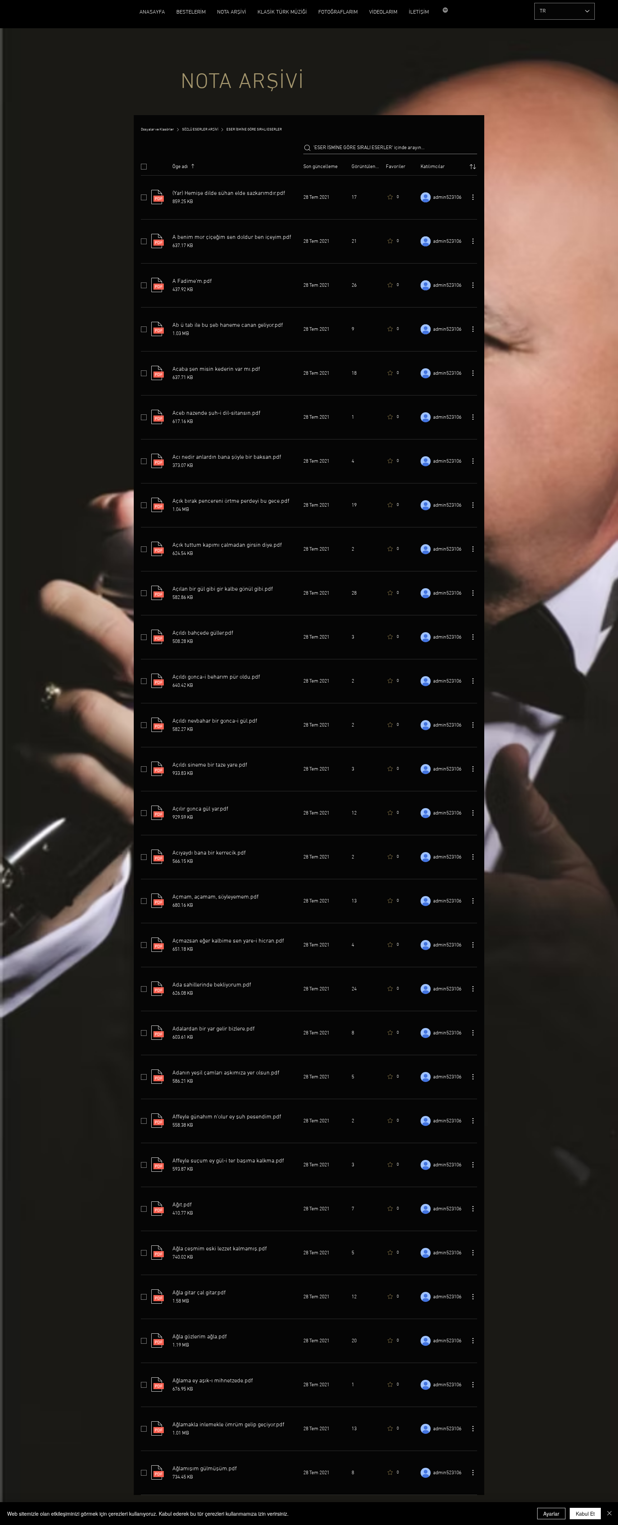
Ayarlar (551, 1513)
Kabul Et (585, 1513)
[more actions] (473, 197)
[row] (309, 165)
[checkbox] (144, 166)
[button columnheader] (473, 166)
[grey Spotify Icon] (445, 10)
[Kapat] (609, 1513)
